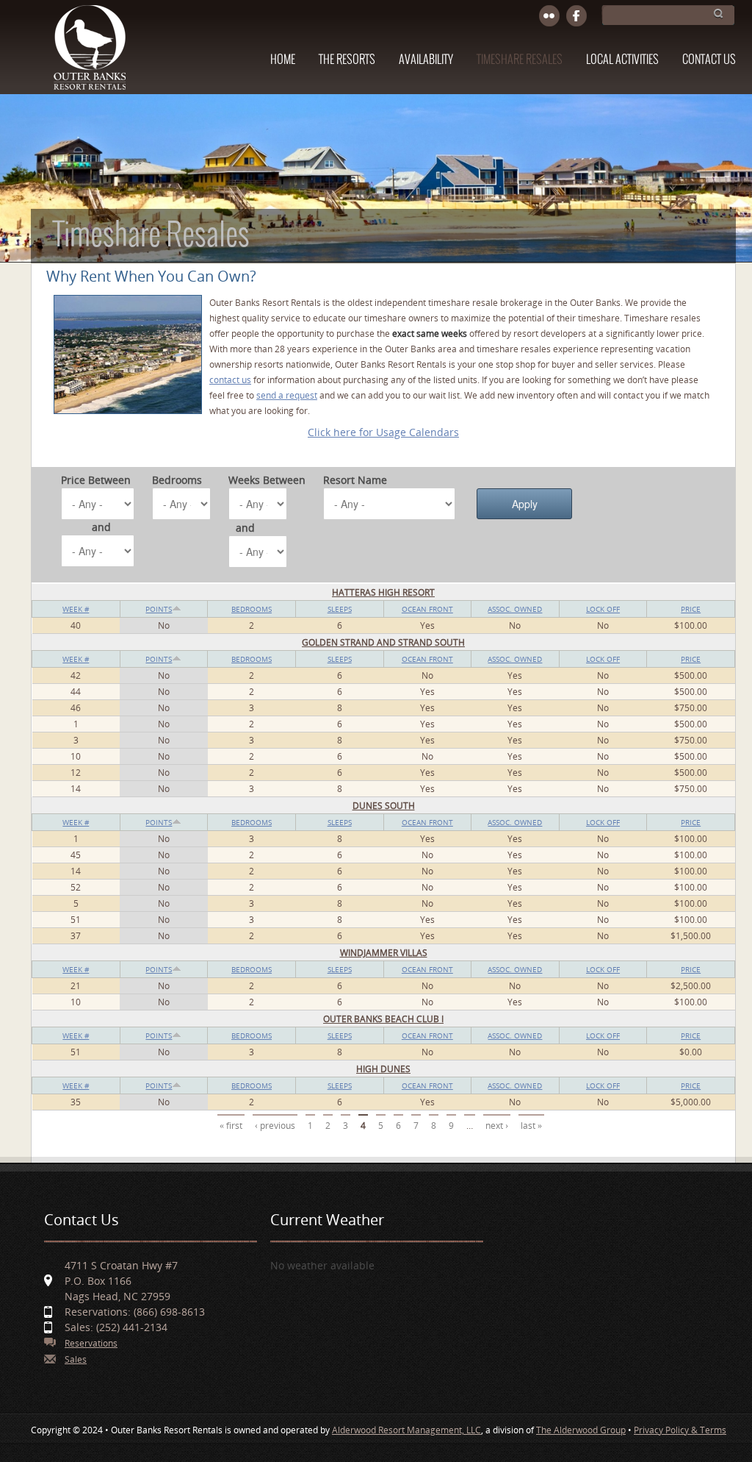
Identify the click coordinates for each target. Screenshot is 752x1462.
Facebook (576, 16)
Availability (426, 60)
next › (496, 1125)
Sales (76, 1359)
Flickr (549, 16)
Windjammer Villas (383, 952)
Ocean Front (427, 609)
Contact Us (709, 60)
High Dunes (383, 1069)
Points (158, 609)
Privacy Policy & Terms (680, 1430)
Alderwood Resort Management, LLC (406, 1430)
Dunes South (383, 805)
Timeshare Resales (520, 60)
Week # (75, 609)
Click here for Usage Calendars (383, 432)
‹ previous (275, 1125)
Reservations (91, 1343)
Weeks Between (267, 480)
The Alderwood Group (581, 1430)
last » (531, 1125)
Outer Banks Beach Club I (383, 1019)
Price (691, 609)
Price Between (96, 480)
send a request (286, 395)
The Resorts (347, 60)
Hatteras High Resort (383, 592)
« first (231, 1125)
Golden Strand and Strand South (383, 642)
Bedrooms (177, 480)
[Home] (89, 54)
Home (282, 60)
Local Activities (622, 60)
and (101, 527)
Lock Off (603, 609)
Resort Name (355, 480)
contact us (230, 380)
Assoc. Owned (515, 609)
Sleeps (340, 609)
